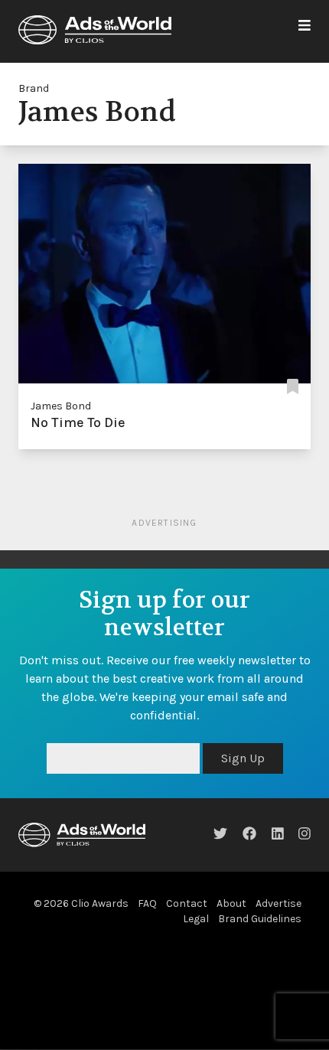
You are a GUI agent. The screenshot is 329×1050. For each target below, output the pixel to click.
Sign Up (243, 758)
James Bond (61, 405)
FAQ (147, 903)
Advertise (278, 903)
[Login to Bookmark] (292, 387)
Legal (196, 918)
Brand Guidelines (259, 918)
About (231, 903)
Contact (186, 903)
